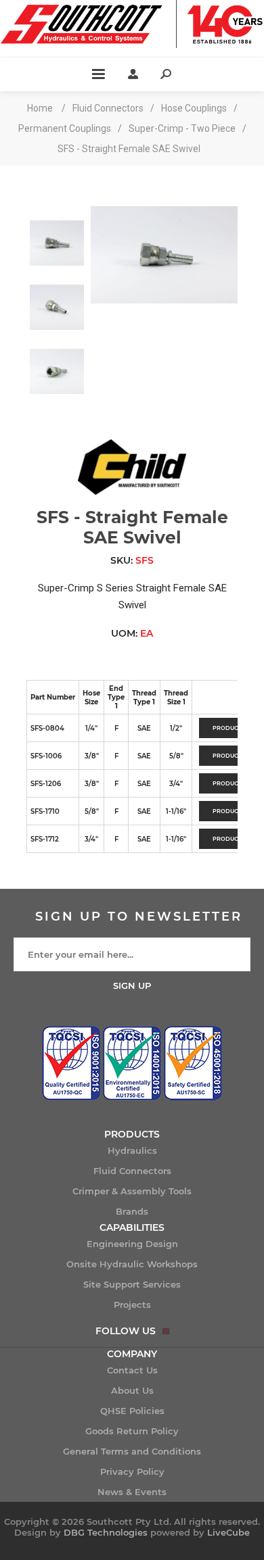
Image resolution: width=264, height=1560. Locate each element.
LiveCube (228, 1532)
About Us (132, 1390)
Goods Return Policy (132, 1430)
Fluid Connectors (132, 1170)
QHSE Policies (132, 1410)
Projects (132, 1304)
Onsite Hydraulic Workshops (132, 1264)
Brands (132, 1211)
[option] (56, 238)
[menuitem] (132, 1150)
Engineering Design (132, 1243)
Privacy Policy (132, 1471)
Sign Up (132, 985)
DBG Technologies (106, 1532)
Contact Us (132, 1370)
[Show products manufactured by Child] (132, 491)
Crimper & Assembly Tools (132, 1191)
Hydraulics (132, 1150)
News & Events (132, 1491)
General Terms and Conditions (132, 1451)
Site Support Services (132, 1284)
